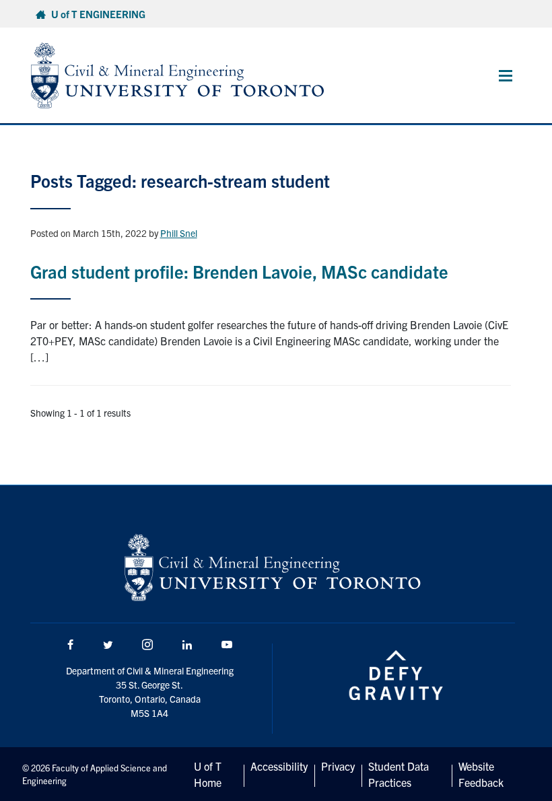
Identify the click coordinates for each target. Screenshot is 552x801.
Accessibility (279, 766)
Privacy (338, 766)
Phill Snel (178, 233)
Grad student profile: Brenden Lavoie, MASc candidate (239, 271)
